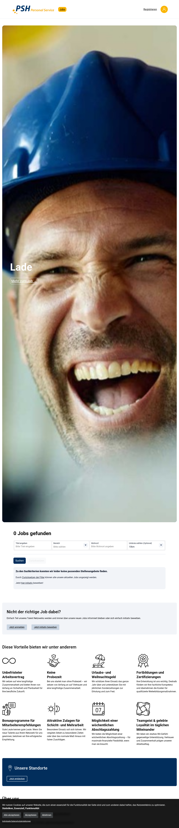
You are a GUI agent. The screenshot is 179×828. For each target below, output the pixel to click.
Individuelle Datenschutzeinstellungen (16, 821)
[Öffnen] (85, 545)
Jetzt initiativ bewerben (45, 627)
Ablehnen (46, 815)
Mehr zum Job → (24, 281)
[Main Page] (33, 9)
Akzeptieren (30, 815)
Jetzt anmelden (16, 627)
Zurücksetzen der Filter (33, 577)
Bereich (56, 543)
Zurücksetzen (36, 560)
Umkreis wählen (140, 543)
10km (132, 546)
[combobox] (36, 546)
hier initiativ (27, 583)
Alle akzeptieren (11, 815)
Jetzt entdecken (17, 778)
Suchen (19, 560)
